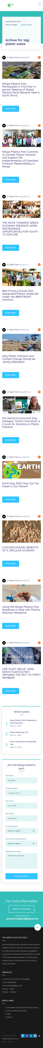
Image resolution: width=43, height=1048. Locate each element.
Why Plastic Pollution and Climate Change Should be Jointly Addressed (18, 358)
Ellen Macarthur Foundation (17, 1011)
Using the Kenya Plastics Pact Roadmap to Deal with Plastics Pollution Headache (21, 609)
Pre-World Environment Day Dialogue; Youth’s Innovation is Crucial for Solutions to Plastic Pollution (21, 422)
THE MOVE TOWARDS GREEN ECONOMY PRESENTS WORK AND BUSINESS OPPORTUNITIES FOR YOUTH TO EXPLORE (20, 228)
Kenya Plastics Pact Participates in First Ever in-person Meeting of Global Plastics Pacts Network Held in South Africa (21, 89)
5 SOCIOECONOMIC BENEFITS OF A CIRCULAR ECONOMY (20, 549)
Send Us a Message (21, 909)
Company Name (12, 788)
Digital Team (14, 57)
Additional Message (13, 851)
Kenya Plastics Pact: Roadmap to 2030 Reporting (23, 721)
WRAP (8, 1014)
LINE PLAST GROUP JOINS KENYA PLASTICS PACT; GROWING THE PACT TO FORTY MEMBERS (21, 673)
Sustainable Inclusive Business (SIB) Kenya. (22, 1007)
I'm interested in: (12, 826)
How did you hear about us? (16, 839)
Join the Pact (21, 876)
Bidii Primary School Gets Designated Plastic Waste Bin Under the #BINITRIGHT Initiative (20, 295)
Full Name (9, 775)
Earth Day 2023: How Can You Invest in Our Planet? (20, 485)
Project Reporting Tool (19, 732)
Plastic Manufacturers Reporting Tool (23, 743)
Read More (11, 109)
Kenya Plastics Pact (9, 1039)
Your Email (9, 801)
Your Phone (10, 813)
